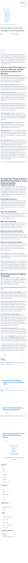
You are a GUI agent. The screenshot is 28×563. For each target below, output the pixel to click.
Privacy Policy (5, 519)
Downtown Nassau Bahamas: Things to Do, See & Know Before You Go (13, 382)
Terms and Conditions (7, 524)
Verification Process (7, 507)
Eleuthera (5, 474)
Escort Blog (6, 24)
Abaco (4, 469)
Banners (4, 491)
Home (2, 24)
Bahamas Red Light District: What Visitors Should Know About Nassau (14, 435)
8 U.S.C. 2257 (5, 527)
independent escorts (12, 245)
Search (4, 499)
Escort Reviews (6, 494)
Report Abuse (5, 522)
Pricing (4, 509)
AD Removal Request (7, 517)
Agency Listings (6, 481)
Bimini (4, 471)
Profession (5, 479)
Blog (3, 489)
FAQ (3, 497)
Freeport (4, 476)
